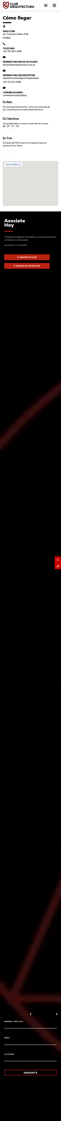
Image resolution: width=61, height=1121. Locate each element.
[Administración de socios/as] (4, 57)
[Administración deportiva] (4, 70)
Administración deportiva (19, 75)
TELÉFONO (9, 1054)
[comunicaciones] (4, 87)
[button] (46, 5)
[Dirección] (4, 26)
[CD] (58, 566)
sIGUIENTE (31, 1072)
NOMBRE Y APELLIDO (13, 1021)
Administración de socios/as (20, 61)
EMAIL (7, 1038)
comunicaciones (13, 92)
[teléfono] (4, 43)
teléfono (9, 48)
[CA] (58, 559)
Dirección (9, 31)
